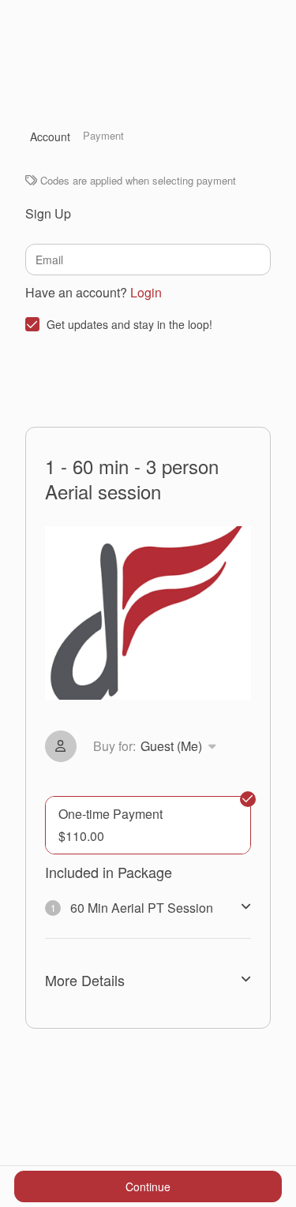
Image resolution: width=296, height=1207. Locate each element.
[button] (157, 746)
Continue (148, 1186)
